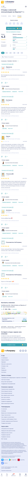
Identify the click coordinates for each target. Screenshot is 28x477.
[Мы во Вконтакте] (23, 351)
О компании (4, 357)
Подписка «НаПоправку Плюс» (9, 419)
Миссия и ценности (6, 364)
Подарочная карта (6, 423)
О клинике (4, 16)
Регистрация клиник (6, 391)
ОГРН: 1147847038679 (5, 468)
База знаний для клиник (7, 403)
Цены (9, 16)
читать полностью (5, 113)
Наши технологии (5, 415)
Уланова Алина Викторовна (11, 230)
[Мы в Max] (26, 351)
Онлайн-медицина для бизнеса (9, 421)
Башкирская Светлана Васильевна (12, 262)
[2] (2, 39)
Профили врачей (5, 434)
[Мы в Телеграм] (20, 351)
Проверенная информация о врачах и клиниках (13, 377)
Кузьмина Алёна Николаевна (11, 162)
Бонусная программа (6, 381)
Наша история (5, 360)
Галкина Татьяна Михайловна (11, 125)
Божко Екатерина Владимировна (12, 88)
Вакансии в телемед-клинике (8, 413)
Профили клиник (5, 436)
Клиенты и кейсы (5, 399)
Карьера (3, 362)
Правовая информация (6, 470)
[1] (1, 39)
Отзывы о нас (4, 366)
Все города (4, 438)
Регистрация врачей (6, 393)
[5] (6, 39)
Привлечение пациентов (7, 389)
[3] (3, 39)
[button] (14, 57)
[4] (4, 39)
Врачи (14, 16)
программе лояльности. (19, 340)
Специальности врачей (7, 428)
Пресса (3, 368)
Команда (3, 411)
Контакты (3, 372)
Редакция (3, 370)
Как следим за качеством (7, 417)
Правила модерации (6, 401)
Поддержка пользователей (8, 383)
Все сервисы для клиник (7, 395)
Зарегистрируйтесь (7, 321)
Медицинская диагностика (8, 430)
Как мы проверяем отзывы (13, 31)
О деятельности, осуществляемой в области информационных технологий (11, 456)
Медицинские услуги (6, 432)
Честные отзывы (5, 379)
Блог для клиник (5, 397)
